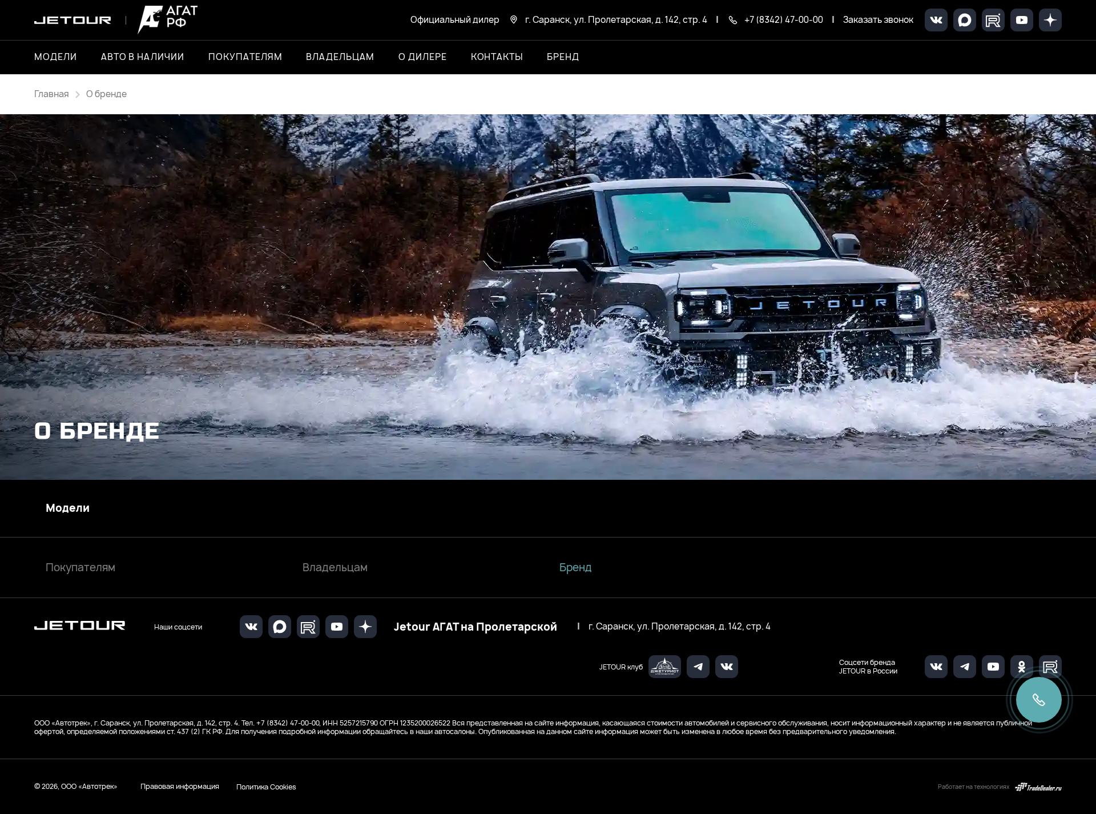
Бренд (575, 567)
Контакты (497, 57)
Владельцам (335, 567)
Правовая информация (179, 786)
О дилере (422, 57)
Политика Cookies (266, 786)
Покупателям (80, 567)
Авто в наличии (142, 57)
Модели (68, 508)
